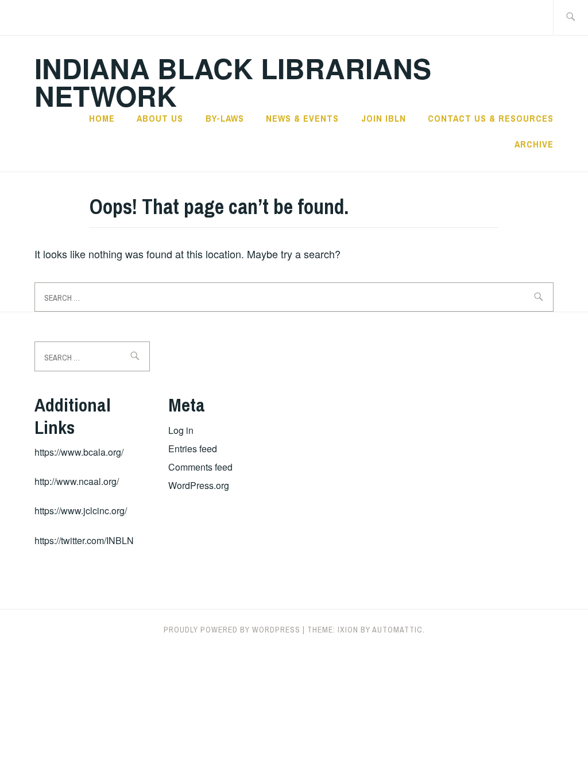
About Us (160, 118)
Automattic (397, 629)
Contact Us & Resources (491, 118)
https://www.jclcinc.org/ (80, 510)
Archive (534, 144)
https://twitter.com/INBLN (84, 540)
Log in (181, 430)
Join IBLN (383, 118)
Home (102, 118)
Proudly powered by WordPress (232, 629)
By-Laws (225, 118)
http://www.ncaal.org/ (76, 481)
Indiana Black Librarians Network (232, 81)
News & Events (302, 118)
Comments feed (200, 466)
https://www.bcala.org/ (78, 452)
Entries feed (192, 448)
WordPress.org (198, 485)
